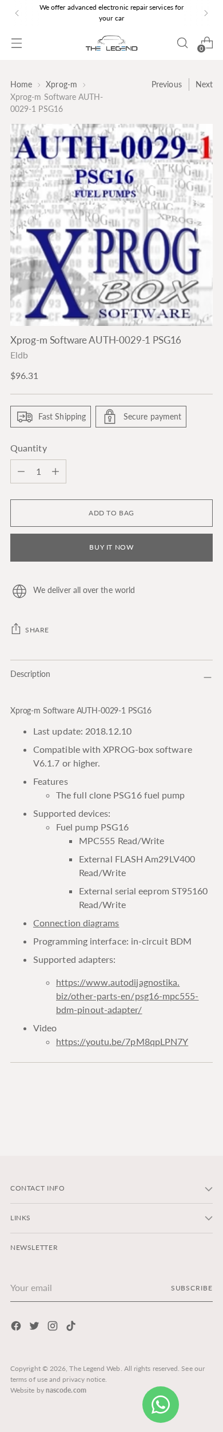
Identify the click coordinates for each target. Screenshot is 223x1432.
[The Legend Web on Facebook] (17, 1327)
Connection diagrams (76, 922)
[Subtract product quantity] (55, 471)
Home (21, 84)
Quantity (28, 447)
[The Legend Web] (111, 43)
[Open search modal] (182, 43)
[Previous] (17, 13)
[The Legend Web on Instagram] (54, 1327)
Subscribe (192, 1288)
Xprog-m (61, 84)
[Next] (205, 13)
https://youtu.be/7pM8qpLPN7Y (122, 1041)
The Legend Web (94, 1368)
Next (204, 84)
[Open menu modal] (16, 43)
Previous (167, 84)
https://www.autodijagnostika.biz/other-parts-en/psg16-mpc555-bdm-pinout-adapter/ (127, 996)
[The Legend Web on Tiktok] (72, 1327)
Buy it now (111, 547)
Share (37, 630)
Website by (48, 1390)
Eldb (19, 354)
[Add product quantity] (21, 471)
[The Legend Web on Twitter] (35, 1327)
